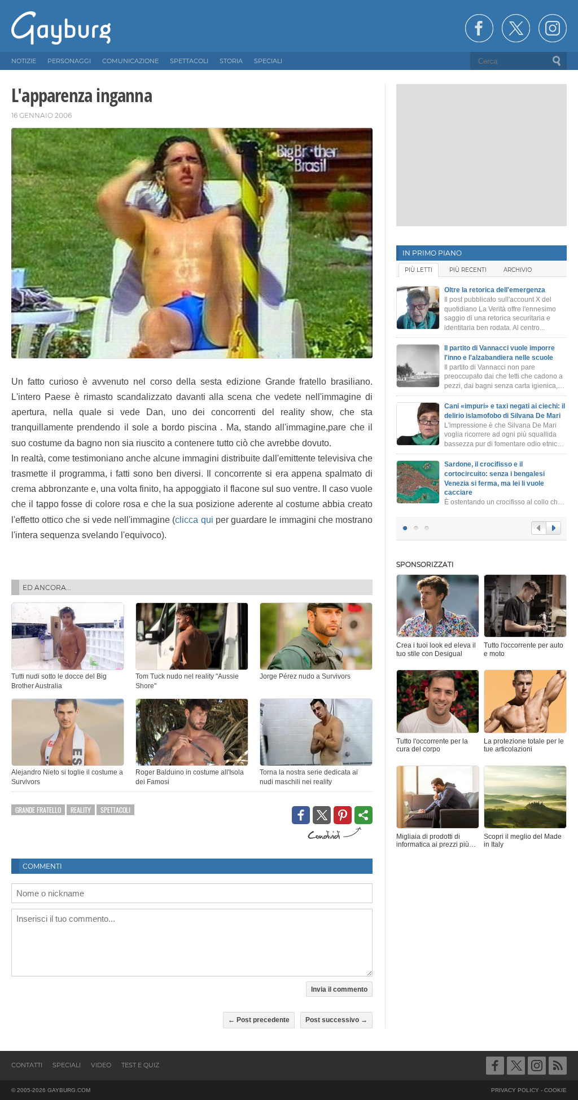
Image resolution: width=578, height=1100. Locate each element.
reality (81, 810)
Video (101, 1065)
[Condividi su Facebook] (301, 815)
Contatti (26, 1065)
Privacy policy (515, 1090)
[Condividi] (363, 815)
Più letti (418, 270)
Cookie (555, 1090)
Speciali (66, 1065)
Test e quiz (140, 1065)
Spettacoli (115, 810)
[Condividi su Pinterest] (343, 815)
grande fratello (38, 810)
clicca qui (194, 520)
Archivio (517, 270)
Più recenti (468, 270)
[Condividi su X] (322, 815)
